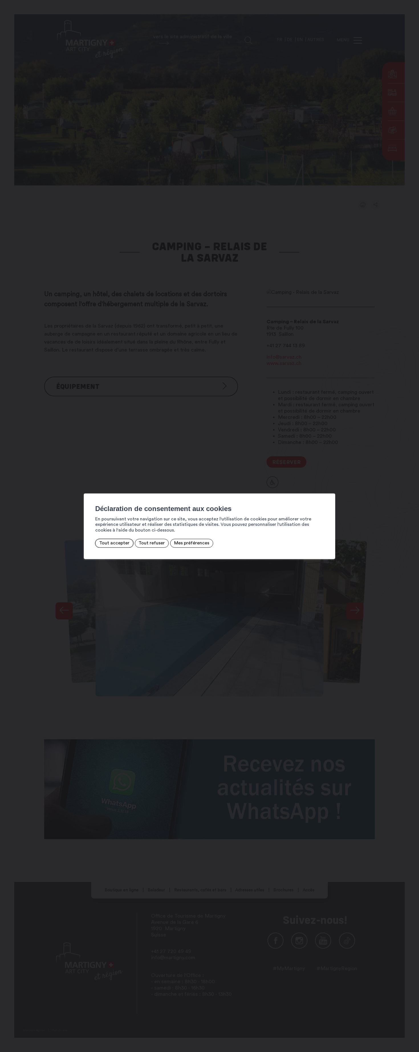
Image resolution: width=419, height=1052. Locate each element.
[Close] (330, 487)
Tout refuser (152, 543)
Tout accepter (114, 543)
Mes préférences (191, 543)
